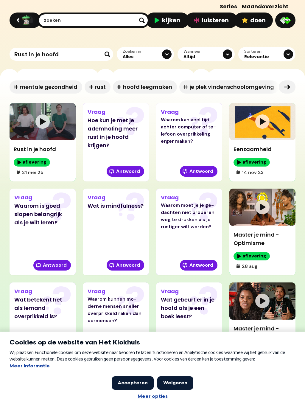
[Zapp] (285, 20)
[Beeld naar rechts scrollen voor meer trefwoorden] (287, 87)
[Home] (24, 20)
